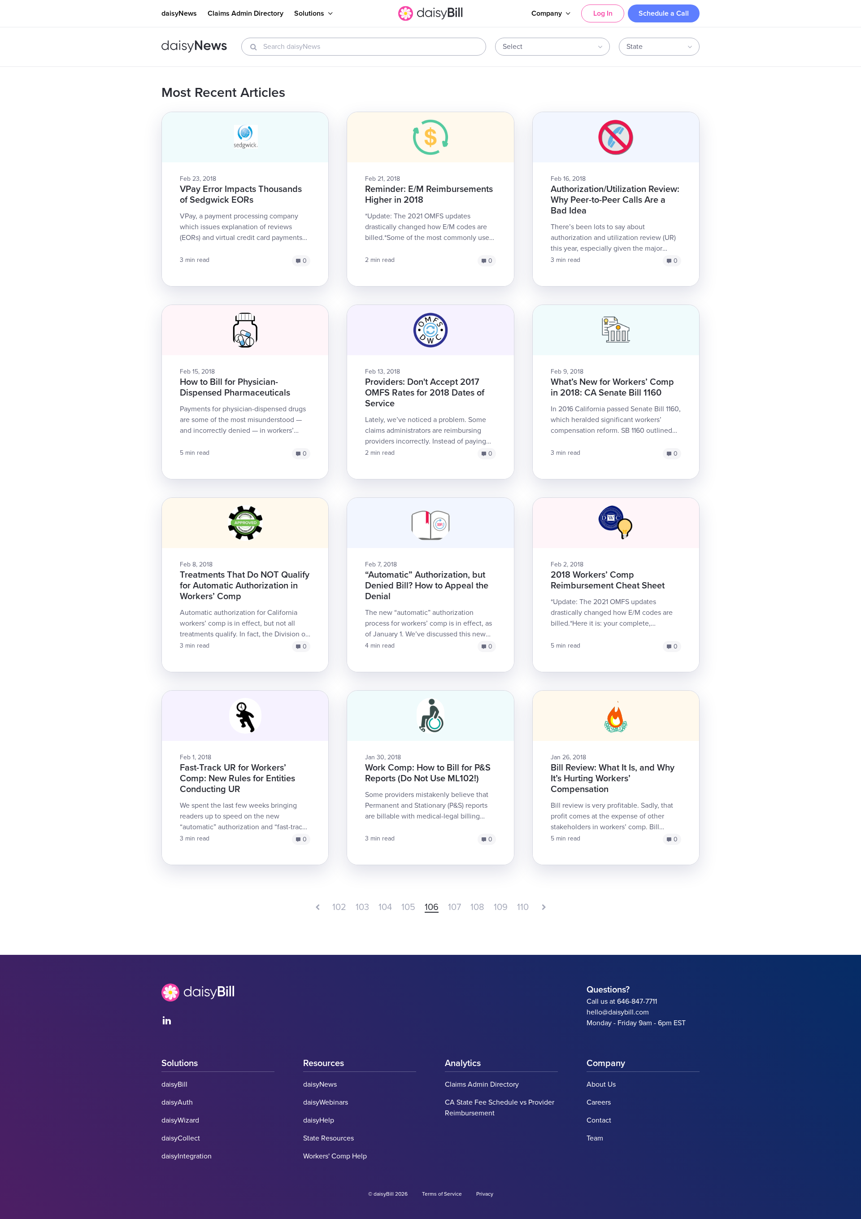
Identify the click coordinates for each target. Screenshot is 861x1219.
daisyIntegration (186, 1156)
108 (477, 907)
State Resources (328, 1138)
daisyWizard (180, 1120)
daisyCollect (180, 1138)
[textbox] (549, 46)
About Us (601, 1084)
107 (454, 907)
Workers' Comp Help (335, 1156)
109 (501, 907)
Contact (599, 1120)
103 (362, 907)
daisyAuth (177, 1102)
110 (523, 907)
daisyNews (179, 13)
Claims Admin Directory (245, 13)
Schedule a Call (664, 13)
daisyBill (174, 1084)
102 (339, 907)
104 (385, 907)
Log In (603, 13)
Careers (599, 1102)
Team (595, 1138)
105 (408, 907)
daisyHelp (318, 1120)
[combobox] (552, 47)
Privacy (484, 1194)
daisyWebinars (325, 1102)
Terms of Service (442, 1194)
